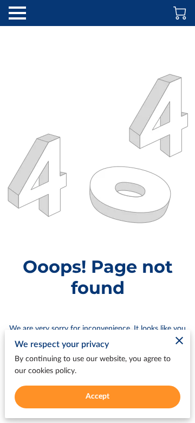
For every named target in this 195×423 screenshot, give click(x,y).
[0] (179, 13)
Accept (98, 396)
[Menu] (17, 13)
